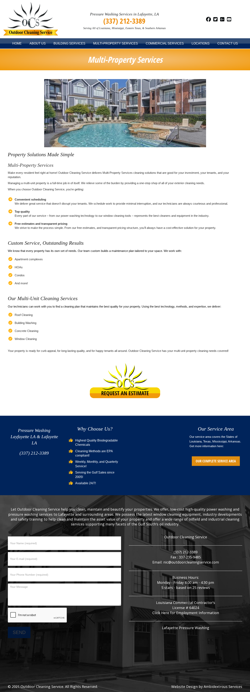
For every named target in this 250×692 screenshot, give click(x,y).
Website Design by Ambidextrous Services (206, 686)
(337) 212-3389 (124, 21)
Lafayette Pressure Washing (185, 627)
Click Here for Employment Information (185, 612)
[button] (209, 19)
